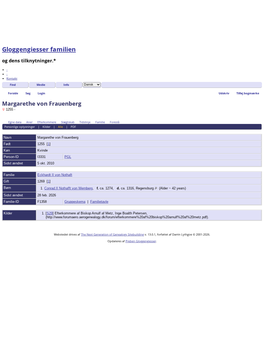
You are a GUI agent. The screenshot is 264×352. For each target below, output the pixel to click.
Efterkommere (46, 122)
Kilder (46, 127)
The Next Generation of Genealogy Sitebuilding (112, 234)
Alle (60, 127)
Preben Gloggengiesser (141, 241)
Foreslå (114, 122)
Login (41, 93)
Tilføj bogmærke (247, 93)
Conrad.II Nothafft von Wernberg (68, 188)
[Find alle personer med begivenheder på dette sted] (156, 188)
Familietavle (99, 202)
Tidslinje (84, 122)
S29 (50, 213)
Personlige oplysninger (19, 127)
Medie (41, 85)
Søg (28, 93)
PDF (73, 127)
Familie (100, 122)
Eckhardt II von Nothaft (54, 175)
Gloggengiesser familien (39, 49)
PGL (67, 157)
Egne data (14, 122)
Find (13, 85)
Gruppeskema (74, 202)
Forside (13, 93)
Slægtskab (68, 122)
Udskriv (224, 93)
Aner (29, 122)
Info (66, 85)
